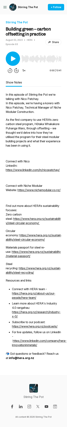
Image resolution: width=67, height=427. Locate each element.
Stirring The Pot (28, 7)
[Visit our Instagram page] (29, 406)
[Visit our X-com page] (38, 406)
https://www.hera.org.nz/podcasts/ (35, 326)
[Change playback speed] (24, 70)
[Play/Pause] (13, 58)
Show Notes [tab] (14, 82)
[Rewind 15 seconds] (10, 70)
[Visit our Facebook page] (12, 406)
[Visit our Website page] (55, 406)
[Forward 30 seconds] (16, 70)
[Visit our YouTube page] (46, 406)
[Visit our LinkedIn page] (21, 406)
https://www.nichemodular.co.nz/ (39, 190)
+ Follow (56, 7)
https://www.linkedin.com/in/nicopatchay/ (33, 170)
